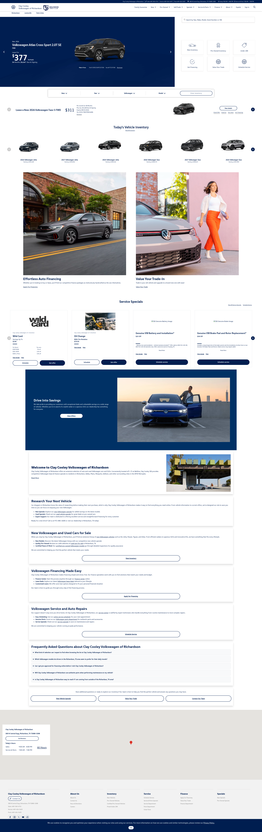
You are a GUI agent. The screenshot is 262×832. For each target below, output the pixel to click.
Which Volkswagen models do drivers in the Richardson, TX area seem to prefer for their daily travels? (71, 659)
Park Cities (40, 13)
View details (228, 108)
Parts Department (149, 806)
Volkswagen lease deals (66, 581)
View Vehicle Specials (63, 699)
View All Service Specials (234, 305)
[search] (254, 7)
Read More (35, 478)
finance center (80, 579)
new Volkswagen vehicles (105, 537)
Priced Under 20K (112, 806)
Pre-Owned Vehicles (113, 800)
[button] (131, 743)
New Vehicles (111, 798)
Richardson (16, 13)
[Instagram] (14, 817)
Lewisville (28, 13)
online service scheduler (62, 617)
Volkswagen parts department (66, 619)
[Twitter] (19, 817)
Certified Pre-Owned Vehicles (116, 803)
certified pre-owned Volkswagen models (70, 546)
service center (103, 613)
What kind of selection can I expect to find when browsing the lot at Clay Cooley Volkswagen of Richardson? (73, 652)
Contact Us (16, 799)
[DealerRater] (27, 817)
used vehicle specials (63, 514)
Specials (221, 793)
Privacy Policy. (209, 823)
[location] (188, 1)
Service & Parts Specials (151, 800)
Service (147, 793)
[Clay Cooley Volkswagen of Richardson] (25, 7)
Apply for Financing (131, 596)
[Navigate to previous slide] (1, 51)
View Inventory (131, 558)
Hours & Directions (76, 803)
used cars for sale (77, 543)
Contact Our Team (198, 699)
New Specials (221, 798)
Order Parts (147, 809)
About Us (74, 793)
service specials (63, 622)
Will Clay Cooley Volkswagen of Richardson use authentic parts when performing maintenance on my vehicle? (74, 673)
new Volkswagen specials (63, 512)
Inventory (111, 793)
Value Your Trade (142, 287)
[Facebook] (10, 817)
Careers (72, 806)
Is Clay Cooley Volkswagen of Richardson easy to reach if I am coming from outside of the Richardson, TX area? (74, 679)
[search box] (218, 20)
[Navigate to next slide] (173, 51)
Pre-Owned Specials (223, 800)
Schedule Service (247, 305)
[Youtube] (23, 817)
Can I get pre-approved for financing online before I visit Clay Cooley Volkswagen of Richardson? (69, 666)
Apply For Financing (30, 287)
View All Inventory (130, 130)
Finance (184, 793)
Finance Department (186, 803)
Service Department (150, 803)
